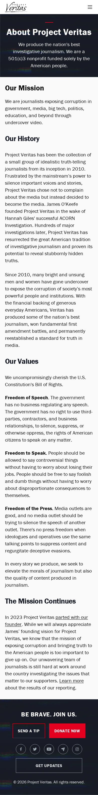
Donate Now (67, 730)
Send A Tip (29, 730)
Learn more (71, 680)
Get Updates (49, 765)
